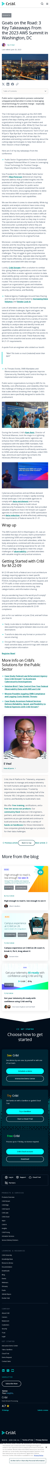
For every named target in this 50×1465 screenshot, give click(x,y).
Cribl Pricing (6, 1232)
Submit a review (43, 1410)
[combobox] (25, 91)
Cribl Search (6, 1209)
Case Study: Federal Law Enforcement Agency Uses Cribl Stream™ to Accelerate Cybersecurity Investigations (26, 679)
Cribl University (7, 1255)
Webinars (5, 1283)
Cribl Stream (15, 267)
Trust (3, 1333)
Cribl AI (4, 1225)
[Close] (46, 1447)
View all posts (9, 768)
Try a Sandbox (25, 1111)
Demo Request (7, 1357)
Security (4, 1329)
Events (4, 1279)
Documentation (7, 1267)
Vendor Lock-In (24, 301)
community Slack (12, 812)
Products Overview (8, 1197)
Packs (4, 1290)
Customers (5, 1325)
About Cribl (5, 1313)
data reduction (13, 515)
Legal (3, 1337)
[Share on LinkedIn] (8, 84)
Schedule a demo (25, 1071)
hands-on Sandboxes (13, 825)
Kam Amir (29, 432)
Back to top (26, 843)
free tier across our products (17, 808)
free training (18, 805)
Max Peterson (15, 177)
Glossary (5, 1286)
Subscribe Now (11, 1383)
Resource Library (7, 1263)
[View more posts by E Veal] (25, 737)
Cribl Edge (5, 1205)
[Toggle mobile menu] (47, 3)
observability (20, 551)
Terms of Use (27, 1440)
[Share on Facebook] (12, 84)
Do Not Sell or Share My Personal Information (28, 1461)
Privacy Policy (38, 1455)
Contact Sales (6, 1361)
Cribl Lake (5, 1213)
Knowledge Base (7, 1259)
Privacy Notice (42, 1440)
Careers (4, 1317)
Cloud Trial (5, 1354)
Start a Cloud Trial (25, 1119)
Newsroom (5, 1321)
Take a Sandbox (7, 1350)
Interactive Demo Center (25, 1078)
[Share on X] (3, 84)
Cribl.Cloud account (25, 1151)
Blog (3, 1275)
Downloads (5, 1271)
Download (25, 1159)
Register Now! (8, 653)
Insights (4, 1228)
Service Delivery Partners (10, 1240)
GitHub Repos (6, 1294)
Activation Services (8, 1236)
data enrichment (20, 501)
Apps (3, 1221)
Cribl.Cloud (5, 1217)
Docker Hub (6, 1298)
